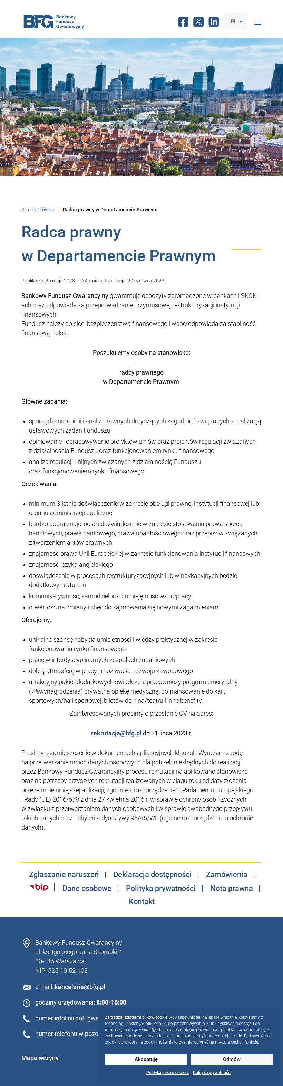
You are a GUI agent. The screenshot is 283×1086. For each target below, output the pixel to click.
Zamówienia (226, 875)
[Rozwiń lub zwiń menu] (258, 21)
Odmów (232, 1059)
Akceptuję (146, 1059)
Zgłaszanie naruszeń (64, 875)
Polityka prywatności (212, 1072)
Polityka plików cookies (167, 1072)
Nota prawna (231, 888)
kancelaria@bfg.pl (80, 986)
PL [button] (234, 21)
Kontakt (142, 902)
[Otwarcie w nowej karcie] (38, 887)
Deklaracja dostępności (152, 875)
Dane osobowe (86, 888)
